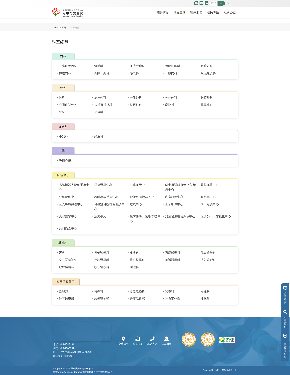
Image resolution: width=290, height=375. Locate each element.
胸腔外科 (207, 97)
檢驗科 (205, 291)
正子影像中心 (174, 204)
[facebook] (206, 4)
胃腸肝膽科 (172, 66)
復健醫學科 (101, 253)
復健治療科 (137, 291)
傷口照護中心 (210, 204)
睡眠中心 (136, 204)
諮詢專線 (152, 344)
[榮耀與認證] (208, 340)
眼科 (62, 112)
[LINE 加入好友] (196, 4)
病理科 (134, 267)
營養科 (169, 291)
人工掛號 (166, 344)
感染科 (134, 73)
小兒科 (63, 136)
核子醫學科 (101, 267)
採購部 (205, 299)
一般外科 (136, 97)
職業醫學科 (208, 253)
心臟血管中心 (139, 185)
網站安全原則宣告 (62, 356)
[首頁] (55, 27)
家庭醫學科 (172, 253)
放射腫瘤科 (66, 267)
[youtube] (201, 4)
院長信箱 (138, 344)
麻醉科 (169, 105)
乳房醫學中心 (174, 197)
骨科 (62, 97)
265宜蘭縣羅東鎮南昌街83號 (75, 352)
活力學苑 (100, 216)
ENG (213, 3)
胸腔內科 (207, 66)
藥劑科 (98, 291)
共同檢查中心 (68, 228)
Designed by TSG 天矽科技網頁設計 (220, 370)
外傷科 (98, 112)
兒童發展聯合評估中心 (180, 216)
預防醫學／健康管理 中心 (145, 218)
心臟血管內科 (68, 66)
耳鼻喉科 (207, 105)
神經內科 (65, 73)
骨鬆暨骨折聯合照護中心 (109, 206)
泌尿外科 (100, 97)
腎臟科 (98, 66)
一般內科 (171, 73)
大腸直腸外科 (103, 105)
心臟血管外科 (68, 105)
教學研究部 (101, 299)
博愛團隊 (179, 12)
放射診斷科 (208, 260)
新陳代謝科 (101, 73)
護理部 (63, 291)
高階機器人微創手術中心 (74, 187)
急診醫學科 (101, 260)
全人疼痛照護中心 (71, 204)
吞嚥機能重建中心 (106, 197)
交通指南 (123, 344)
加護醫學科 (172, 260)
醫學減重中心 (210, 185)
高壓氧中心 (208, 197)
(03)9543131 (67, 344)
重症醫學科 (137, 260)
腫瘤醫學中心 (103, 185)
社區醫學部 (66, 299)
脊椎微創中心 (68, 197)
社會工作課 (172, 299)
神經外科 (171, 97)
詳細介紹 (65, 160)
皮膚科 (134, 253)
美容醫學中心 (68, 216)
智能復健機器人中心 (143, 197)
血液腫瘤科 (137, 66)
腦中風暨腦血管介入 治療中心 (180, 187)
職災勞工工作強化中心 (216, 216)
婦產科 (98, 136)
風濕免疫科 (208, 73)
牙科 (62, 253)
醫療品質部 (137, 299)
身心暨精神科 (68, 260)
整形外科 (136, 105)
